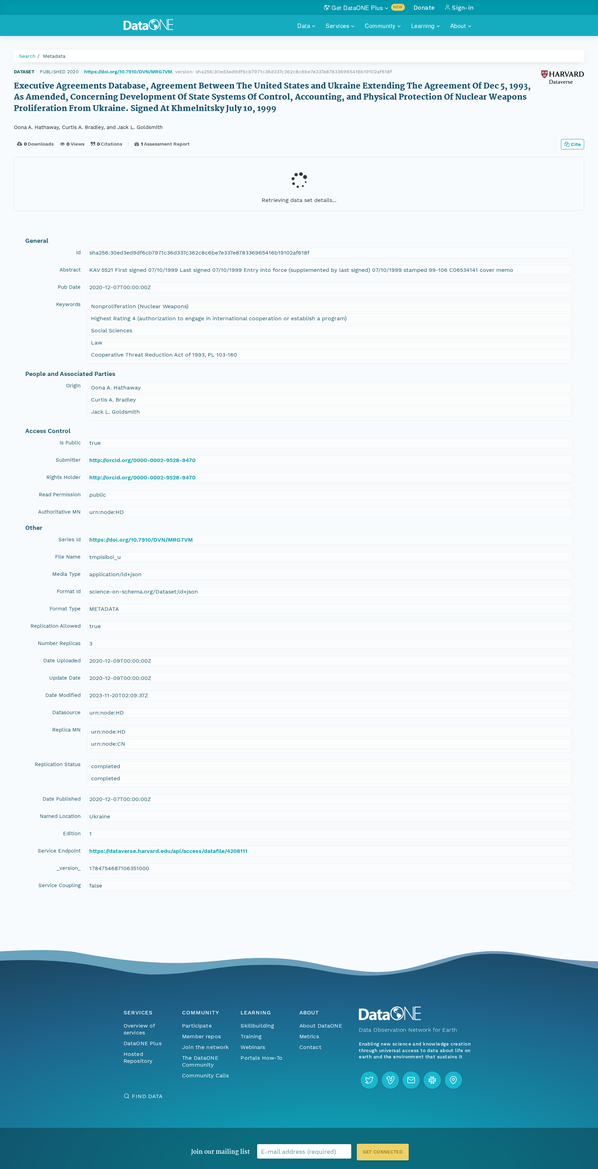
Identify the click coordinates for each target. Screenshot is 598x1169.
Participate (197, 1025)
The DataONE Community (200, 1061)
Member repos (201, 1036)
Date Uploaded (62, 660)
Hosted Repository (138, 1057)
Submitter (68, 460)
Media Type (66, 574)
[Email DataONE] (411, 1080)
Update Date (65, 678)
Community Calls (205, 1075)
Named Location (60, 816)
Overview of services (139, 1029)
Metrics (309, 1036)
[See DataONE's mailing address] (453, 1080)
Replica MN (66, 730)
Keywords (68, 304)
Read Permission (60, 494)
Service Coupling (59, 885)
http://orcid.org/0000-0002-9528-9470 (142, 460)
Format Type (65, 609)
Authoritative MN (59, 512)
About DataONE (320, 1025)
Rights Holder (63, 477)
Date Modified (63, 695)
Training (251, 1036)
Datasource (66, 712)
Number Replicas (59, 643)
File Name (68, 557)
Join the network (205, 1047)
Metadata (54, 56)
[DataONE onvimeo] (390, 1080)
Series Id (69, 539)
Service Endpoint (59, 851)
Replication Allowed (55, 626)
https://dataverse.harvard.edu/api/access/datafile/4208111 (168, 851)
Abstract (70, 270)
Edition (72, 833)
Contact (310, 1047)
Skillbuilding (257, 1025)
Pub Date (69, 287)
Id (78, 252)
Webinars (253, 1047)
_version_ (69, 868)
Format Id (69, 591)
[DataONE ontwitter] (369, 1080)
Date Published (62, 799)
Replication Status (58, 764)
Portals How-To (261, 1058)
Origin (73, 386)
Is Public (70, 443)
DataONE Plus (143, 1043)
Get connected (383, 1151)
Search (27, 56)
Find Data (147, 1096)
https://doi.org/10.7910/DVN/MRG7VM (128, 71)
